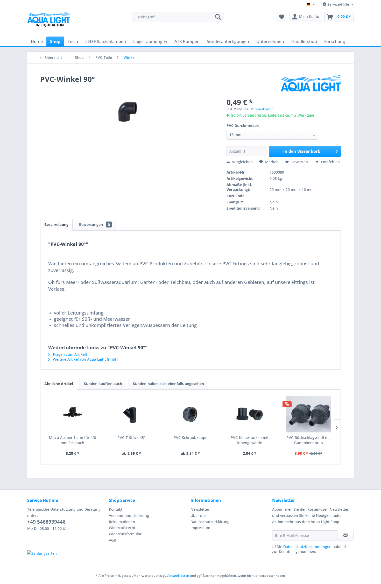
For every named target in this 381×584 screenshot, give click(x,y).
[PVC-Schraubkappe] (190, 414)
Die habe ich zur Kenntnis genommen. (310, 549)
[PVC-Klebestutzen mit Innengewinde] (249, 414)
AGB (112, 540)
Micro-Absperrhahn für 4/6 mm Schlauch (72, 440)
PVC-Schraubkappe (190, 437)
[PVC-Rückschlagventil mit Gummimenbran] (308, 414)
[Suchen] (218, 17)
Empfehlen (330, 161)
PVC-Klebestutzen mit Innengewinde (250, 440)
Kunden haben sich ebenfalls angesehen (168, 383)
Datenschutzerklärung (209, 521)
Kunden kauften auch (103, 383)
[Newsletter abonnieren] (345, 535)
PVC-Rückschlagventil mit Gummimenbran (308, 440)
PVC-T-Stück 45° (131, 437)
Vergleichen (242, 161)
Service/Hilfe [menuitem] (338, 4)
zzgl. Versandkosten (258, 109)
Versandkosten (178, 575)
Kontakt (115, 509)
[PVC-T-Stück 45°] (131, 414)
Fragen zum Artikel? (69, 354)
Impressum (200, 527)
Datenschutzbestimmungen (307, 546)
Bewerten (299, 161)
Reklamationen (122, 521)
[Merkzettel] (281, 17)
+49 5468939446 (46, 521)
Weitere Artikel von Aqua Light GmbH (85, 359)
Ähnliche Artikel (58, 383)
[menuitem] (177, 17)
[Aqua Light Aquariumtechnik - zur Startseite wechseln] (50, 21)
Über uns (198, 515)
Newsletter (199, 509)
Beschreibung (56, 224)
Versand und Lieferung (129, 515)
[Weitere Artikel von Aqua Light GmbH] (311, 84)
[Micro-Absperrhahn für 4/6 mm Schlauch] (72, 414)
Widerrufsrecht (122, 527)
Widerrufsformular (125, 533)
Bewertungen (94, 224)
